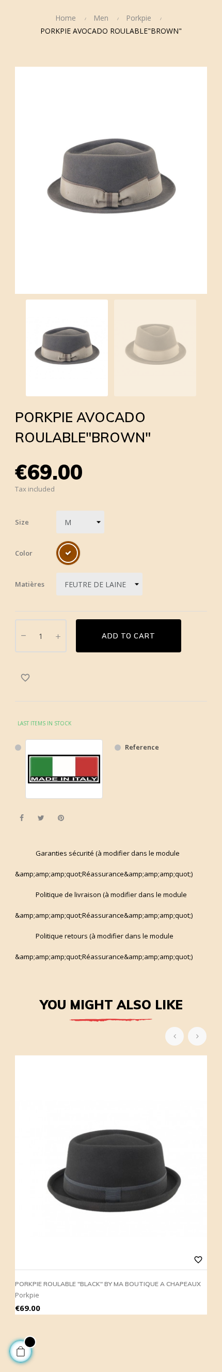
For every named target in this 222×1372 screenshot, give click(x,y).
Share (21, 818)
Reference (142, 747)
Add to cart (128, 636)
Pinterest (60, 818)
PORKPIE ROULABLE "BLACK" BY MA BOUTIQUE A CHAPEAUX (108, 1284)
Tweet (41, 818)
